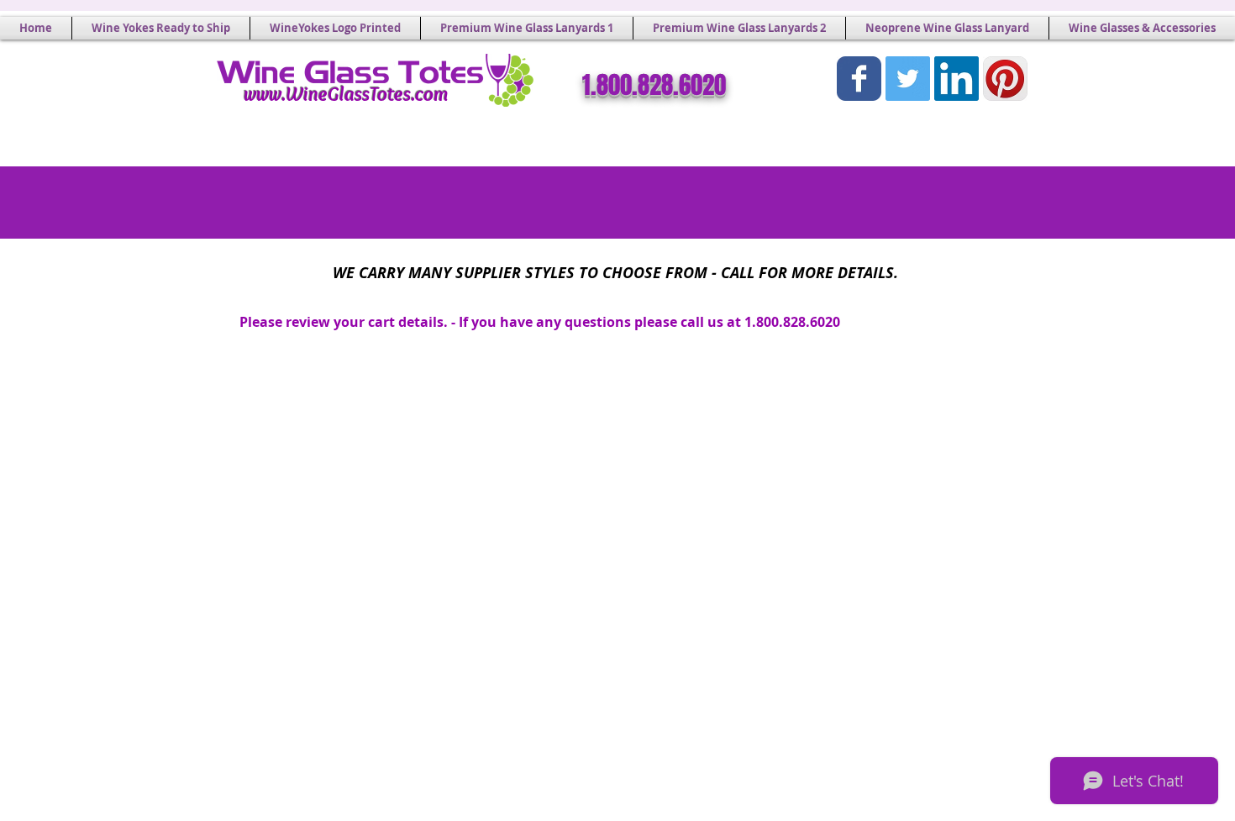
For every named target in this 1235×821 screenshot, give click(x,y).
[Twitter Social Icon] (908, 78)
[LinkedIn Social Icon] (956, 78)
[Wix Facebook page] (859, 78)
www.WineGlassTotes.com (346, 94)
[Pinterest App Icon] (1005, 78)
